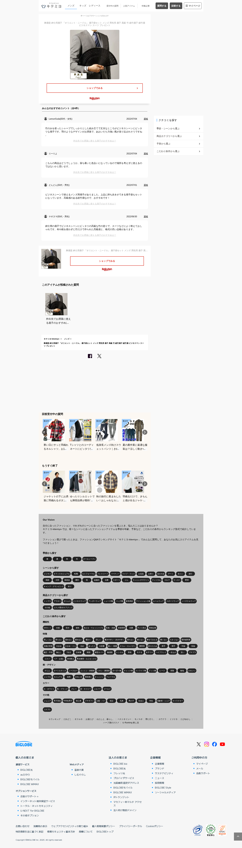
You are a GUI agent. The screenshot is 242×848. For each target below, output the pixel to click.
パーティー (115, 574)
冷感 (58, 628)
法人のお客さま (118, 757)
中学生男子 (67, 701)
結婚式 (96, 580)
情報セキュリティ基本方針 (61, 831)
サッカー (177, 580)
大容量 (102, 646)
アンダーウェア (94, 601)
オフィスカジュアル (62, 574)
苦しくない (48, 640)
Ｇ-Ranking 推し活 (130, 722)
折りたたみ (152, 646)
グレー (74, 689)
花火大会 (160, 574)
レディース (94, 5)
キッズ (82, 5)
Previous (44, 432)
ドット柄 (152, 671)
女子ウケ (149, 652)
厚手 (163, 646)
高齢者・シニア (163, 701)
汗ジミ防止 (141, 628)
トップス (47, 601)
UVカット (48, 628)
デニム (47, 671)
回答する (176, 5)
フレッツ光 (119, 773)
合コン (180, 574)
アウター (57, 601)
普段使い (88, 677)
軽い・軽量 (112, 646)
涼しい (98, 640)
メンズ (70, 5)
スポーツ (116, 580)
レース (162, 671)
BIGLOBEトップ (105, 831)
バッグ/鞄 (119, 601)
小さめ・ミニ (70, 646)
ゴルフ (167, 580)
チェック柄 (128, 671)
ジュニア (47, 701)
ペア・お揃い (59, 659)
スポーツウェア (172, 601)
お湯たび (90, 719)
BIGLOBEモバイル (30, 779)
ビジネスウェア (79, 601)
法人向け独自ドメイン (124, 810)
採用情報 (159, 782)
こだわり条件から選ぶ (168, 151)
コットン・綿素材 (87, 671)
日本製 (78, 652)
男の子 (131, 701)
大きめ (59, 646)
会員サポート (203, 773)
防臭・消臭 (110, 628)
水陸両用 (121, 628)
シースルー (73, 671)
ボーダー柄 (116, 671)
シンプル (47, 677)
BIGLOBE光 (26, 769)
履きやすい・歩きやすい (114, 640)
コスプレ (47, 709)
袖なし (59, 652)
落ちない (130, 640)
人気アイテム (129, 6)
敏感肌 (110, 652)
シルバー (97, 689)
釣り (70, 586)
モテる (139, 652)
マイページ (194, 5)
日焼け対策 (48, 646)
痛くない (163, 640)
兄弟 (121, 701)
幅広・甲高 (48, 652)
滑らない (59, 640)
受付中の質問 (112, 6)
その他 (47, 607)
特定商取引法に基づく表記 (29, 831)
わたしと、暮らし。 (105, 719)
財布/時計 (130, 601)
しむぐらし (80, 774)
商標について (86, 831)
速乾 (77, 628)
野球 (187, 580)
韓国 (88, 652)
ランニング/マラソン (141, 580)
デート (170, 574)
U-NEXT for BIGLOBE (32, 810)
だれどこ (67, 719)
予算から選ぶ (163, 143)
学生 (151, 701)
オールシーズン (89, 559)
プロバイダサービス (123, 778)
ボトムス (67, 601)
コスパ (47, 659)
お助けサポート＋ (29, 796)
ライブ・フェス (128, 574)
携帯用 (142, 646)
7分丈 (69, 652)
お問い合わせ (22, 826)
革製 (172, 671)
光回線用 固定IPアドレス (126, 782)
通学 (77, 580)
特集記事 (146, 6)
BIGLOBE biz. (120, 763)
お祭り (151, 574)
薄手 (173, 646)
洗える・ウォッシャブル (94, 628)
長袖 (193, 646)
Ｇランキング (54, 719)
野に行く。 (150, 719)
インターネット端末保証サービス (37, 801)
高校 (47, 580)
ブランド (159, 768)
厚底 (130, 652)
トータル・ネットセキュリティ (36, 805)
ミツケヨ (173, 719)
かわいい (192, 671)
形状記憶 (152, 628)
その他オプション (29, 815)
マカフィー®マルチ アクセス (127, 803)
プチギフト (89, 701)
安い (182, 652)
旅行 (190, 574)
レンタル (119, 652)
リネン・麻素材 (103, 671)
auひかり (25, 774)
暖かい (88, 640)
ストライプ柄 (140, 671)
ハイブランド (161, 652)
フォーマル (110, 677)
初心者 (78, 701)
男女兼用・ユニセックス (87, 659)
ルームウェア (158, 601)
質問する (161, 5)
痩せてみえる (152, 640)
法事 (106, 580)
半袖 (183, 646)
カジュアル (58, 677)
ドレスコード (102, 574)
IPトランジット (121, 797)
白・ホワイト (49, 689)
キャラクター (177, 701)
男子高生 (57, 701)
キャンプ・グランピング (54, 586)
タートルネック (60, 671)
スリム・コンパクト (128, 646)
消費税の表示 (40, 826)
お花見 (141, 574)
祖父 (111, 701)
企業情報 (155, 757)
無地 (182, 671)
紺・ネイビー (85, 689)
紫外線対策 (185, 640)
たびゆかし (185, 719)
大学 (57, 580)
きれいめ (78, 677)
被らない (140, 640)
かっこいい (99, 677)
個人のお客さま (25, 757)
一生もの (172, 652)
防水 (67, 628)
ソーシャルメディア (165, 792)
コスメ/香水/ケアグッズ (63, 607)
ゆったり (92, 646)
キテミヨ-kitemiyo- (52, 339)
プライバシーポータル (130, 826)
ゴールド (107, 689)
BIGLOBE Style (163, 787)
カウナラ (162, 719)
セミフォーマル (88, 574)
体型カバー (99, 652)
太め (82, 646)
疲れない (78, 640)
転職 (76, 574)
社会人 (141, 701)
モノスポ (138, 719)
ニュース (159, 778)
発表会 (67, 580)
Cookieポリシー (154, 826)
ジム (126, 580)
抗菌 (131, 628)
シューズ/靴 (108, 601)
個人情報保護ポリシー (103, 826)
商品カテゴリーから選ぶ (169, 136)
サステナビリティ (164, 773)
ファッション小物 (143, 601)
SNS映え (70, 659)
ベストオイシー (124, 719)
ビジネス (47, 574)
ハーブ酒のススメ (111, 722)
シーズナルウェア (188, 601)
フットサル (156, 580)
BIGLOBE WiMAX (29, 784)
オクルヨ (78, 719)
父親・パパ (100, 701)
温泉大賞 (79, 769)
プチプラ (192, 652)
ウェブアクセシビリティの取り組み (69, 826)
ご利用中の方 (199, 757)
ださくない (174, 640)
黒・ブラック (62, 689)
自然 (69, 677)
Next (144, 432)
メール (199, 768)
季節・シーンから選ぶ (168, 128)
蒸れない (68, 640)
